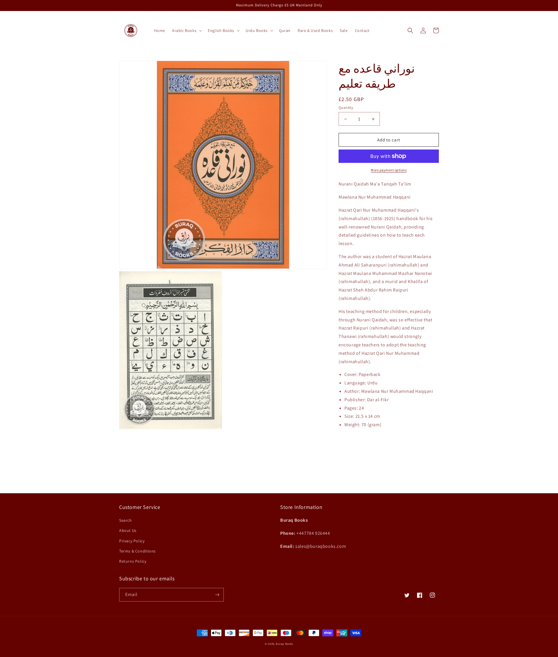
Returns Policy (132, 561)
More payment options (389, 170)
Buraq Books (284, 644)
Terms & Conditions (137, 551)
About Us (128, 530)
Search (125, 520)
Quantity (346, 107)
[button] (186, 30)
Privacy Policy (131, 540)
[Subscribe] (217, 595)
